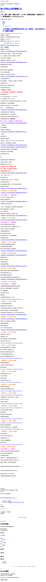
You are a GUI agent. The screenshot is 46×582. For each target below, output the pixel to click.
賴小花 (1, 491)
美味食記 (9, 501)
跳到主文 (2, 11)
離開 (6, 579)
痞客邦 (7, 497)
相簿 (3, 21)
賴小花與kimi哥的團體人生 (11, 9)
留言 (10, 497)
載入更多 (2, 506)
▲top (1, 504)
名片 (3, 24)
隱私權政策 (29, 566)
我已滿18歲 (3, 579)
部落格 (4, 22)
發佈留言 (2, 513)
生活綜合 (9, 19)
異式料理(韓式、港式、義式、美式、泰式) (15, 502)
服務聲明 (33, 566)
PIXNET (14, 566)
